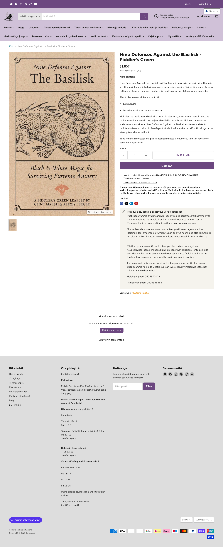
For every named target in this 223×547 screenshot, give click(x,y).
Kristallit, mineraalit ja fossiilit (149, 27)
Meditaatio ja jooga (15, 36)
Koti (11, 46)
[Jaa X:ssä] (126, 203)
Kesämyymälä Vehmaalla (200, 36)
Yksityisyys (14, 378)
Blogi (21, 27)
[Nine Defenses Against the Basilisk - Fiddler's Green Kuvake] (13, 225)
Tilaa (149, 386)
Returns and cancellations (20, 529)
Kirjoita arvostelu (111, 330)
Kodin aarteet (98, 36)
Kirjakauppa (155, 36)
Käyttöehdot (15, 387)
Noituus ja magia (182, 27)
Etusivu (8, 27)
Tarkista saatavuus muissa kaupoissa (140, 182)
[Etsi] (144, 16)
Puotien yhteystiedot (19, 396)
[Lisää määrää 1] (146, 155)
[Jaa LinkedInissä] (131, 203)
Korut (200, 27)
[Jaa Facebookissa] (121, 203)
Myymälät (174, 36)
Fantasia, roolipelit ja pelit (127, 36)
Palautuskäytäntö (18, 391)
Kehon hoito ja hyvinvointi (70, 36)
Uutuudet (34, 27)
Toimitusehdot (16, 382)
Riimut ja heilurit (116, 27)
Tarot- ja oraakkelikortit (88, 27)
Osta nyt (166, 166)
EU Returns (15, 404)
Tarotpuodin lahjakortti (57, 27)
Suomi (188, 4)
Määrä (123, 148)
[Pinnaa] (136, 203)
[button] (212, 11)
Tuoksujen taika (41, 36)
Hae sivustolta (16, 374)
